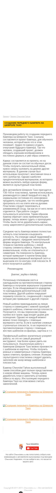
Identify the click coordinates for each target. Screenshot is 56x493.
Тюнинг (6, 116)
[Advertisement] (29, 35)
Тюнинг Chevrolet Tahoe (20, 116)
